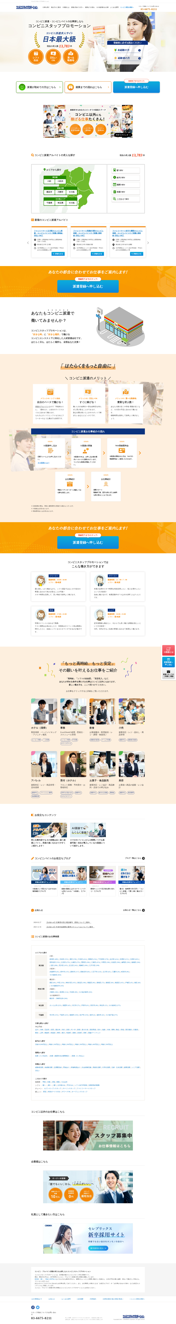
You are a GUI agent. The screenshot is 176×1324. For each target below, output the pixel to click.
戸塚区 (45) (129, 983)
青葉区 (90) (91, 983)
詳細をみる (59, 254)
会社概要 (80, 1299)
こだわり (123, 199)
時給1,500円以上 (107, 1044)
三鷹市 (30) (116, 972)
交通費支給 (58, 1067)
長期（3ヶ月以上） (78, 1056)
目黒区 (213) (124, 959)
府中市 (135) (64, 972)
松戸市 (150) (84, 1015)
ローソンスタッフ (69, 1088)
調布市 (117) (74, 972)
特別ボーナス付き (54, 1092)
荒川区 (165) (63, 965)
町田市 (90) (125, 972)
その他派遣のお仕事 (102, 7)
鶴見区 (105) (119, 983)
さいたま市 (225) (55, 1005)
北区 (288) (54, 965)
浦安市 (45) (100, 1015)
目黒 (52, 1030)
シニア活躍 (135, 1067)
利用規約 (93, 1299)
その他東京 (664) (55, 975)
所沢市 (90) (94, 1005)
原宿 (67, 1030)
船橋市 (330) (74, 1015)
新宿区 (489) (54, 959)
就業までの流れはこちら (89, 87)
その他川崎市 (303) (85, 992)
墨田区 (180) (85, 962)
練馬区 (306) (126, 962)
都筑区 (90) (110, 983)
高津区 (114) (64, 992)
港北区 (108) (81, 983)
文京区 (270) (65, 962)
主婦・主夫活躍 (116, 1067)
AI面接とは (65, 7)
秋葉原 (53, 1033)
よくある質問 (114, 7)
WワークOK (66, 1092)
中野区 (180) (105, 962)
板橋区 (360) (136, 962)
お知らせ (52, 1299)
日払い (37, 1070)
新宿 (78, 1030)
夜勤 (58, 1082)
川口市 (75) (76, 1005)
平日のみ (70, 1085)
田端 (122, 1030)
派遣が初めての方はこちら (41, 87)
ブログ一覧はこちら (133, 858)
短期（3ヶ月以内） (41, 1056)
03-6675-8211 (149, 9)
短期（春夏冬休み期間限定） (60, 1056)
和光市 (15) (103, 1005)
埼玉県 (60, 203)
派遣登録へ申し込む (137, 87)
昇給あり (66, 1067)
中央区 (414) (82, 959)
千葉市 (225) (64, 1015)
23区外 (60, 181)
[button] (28, 243)
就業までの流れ (90, 7)
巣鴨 (113, 1030)
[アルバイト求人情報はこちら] (88, 1135)
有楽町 (68, 1033)
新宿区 (37, 1279)
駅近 (44, 1092)
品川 (36, 1030)
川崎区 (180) (54, 992)
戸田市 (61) (85, 1005)
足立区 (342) (73, 965)
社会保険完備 (86, 1067)
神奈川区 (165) (71, 983)
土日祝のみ (61, 1085)
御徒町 (47, 1033)
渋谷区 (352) (64, 959)
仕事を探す (46, 7)
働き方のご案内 (56, 7)
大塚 (108, 1030)
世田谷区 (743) (55, 962)
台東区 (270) (75, 962)
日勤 (48, 1082)
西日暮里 (128, 1030)
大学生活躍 (106, 1067)
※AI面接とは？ (44, 463)
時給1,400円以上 (94, 1044)
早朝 (44, 1082)
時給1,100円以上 (55, 1044)
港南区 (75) (100, 983)
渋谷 (63, 1030)
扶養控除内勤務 (94, 1085)
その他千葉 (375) (111, 1015)
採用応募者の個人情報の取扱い (113, 1299)
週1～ (44, 1085)
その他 (71, 192)
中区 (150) (60, 983)
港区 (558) (73, 959)
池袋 (103, 1030)
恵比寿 (57, 1030)
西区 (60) (53, 983)
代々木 (73, 1030)
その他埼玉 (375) (114, 1005)
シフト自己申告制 (81, 1085)
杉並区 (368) (115, 962)
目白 (99, 1030)
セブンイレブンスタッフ (52, 1088)
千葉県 (49, 203)
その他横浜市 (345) (57, 986)
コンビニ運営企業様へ (127, 7)
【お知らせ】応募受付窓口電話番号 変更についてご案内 (68, 922)
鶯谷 (36, 1033)
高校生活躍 (97, 1067)
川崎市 (60, 192)
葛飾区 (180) (83, 965)
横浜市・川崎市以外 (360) (58, 998)
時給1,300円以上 (81, 1044)
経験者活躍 (39, 1067)
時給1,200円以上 (68, 1044)
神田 (58, 1033)
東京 (63, 1033)
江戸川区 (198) (94, 965)
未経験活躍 (48, 1067)
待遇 (121, 192)
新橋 (74, 1033)
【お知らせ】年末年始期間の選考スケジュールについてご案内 (70, 927)
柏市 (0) (92, 1015)
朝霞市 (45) (66, 1005)
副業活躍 (127, 1067)
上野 (41, 1033)
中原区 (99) (73, 992)
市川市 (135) (54, 1015)
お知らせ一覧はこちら (132, 910)
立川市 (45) (107, 972)
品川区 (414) (114, 959)
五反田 (47, 1030)
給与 (121, 178)
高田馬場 (93, 1030)
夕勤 (53, 1082)
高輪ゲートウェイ (94, 1033)
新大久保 (85, 1030)
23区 (49, 181)
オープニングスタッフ (79, 1092)
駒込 (117, 1030)
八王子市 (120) (96, 972)
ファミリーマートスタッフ (86, 1088)
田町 (85, 1033)
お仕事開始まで (37, 1299)
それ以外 (64, 1082)
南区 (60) (137, 983)
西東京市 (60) (85, 972)
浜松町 (79, 1033)
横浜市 (49, 192)
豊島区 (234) (92, 959)
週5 (55, 1085)
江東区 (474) (95, 962)
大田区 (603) (134, 959)
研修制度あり (75, 1067)
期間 (121, 185)
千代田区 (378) (103, 959)
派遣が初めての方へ (77, 7)
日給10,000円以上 (41, 1044)
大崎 (41, 1030)
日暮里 (135, 1030)
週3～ (50, 1085)
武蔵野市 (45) (54, 972)
